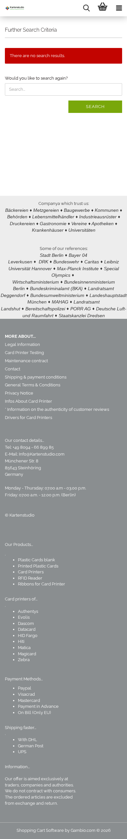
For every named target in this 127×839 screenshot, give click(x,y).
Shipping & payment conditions (35, 377)
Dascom (26, 623)
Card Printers (31, 571)
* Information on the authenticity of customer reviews (57, 409)
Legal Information (22, 344)
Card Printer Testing (24, 352)
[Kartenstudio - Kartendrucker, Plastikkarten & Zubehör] (13, 8)
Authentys (28, 611)
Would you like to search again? (36, 78)
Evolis (24, 617)
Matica (24, 647)
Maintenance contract (26, 360)
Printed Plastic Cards (38, 566)
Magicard (27, 653)
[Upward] (109, 829)
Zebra (24, 659)
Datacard (26, 629)
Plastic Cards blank (36, 559)
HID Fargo (27, 635)
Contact (12, 368)
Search (95, 106)
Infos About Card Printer (28, 401)
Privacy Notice (19, 393)
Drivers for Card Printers (28, 417)
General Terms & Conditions (32, 384)
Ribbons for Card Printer (41, 584)
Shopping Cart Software (40, 830)
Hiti (21, 641)
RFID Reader (30, 578)
